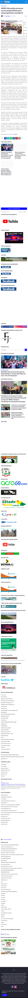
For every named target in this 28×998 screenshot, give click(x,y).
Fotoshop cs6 (4, 708)
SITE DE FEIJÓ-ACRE (5, 741)
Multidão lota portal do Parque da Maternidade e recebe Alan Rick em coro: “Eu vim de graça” (7, 155)
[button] (1, 2)
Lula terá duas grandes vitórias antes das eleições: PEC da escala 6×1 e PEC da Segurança (6, 171)
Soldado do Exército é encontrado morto (9, 874)
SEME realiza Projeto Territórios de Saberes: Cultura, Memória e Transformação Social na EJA (18, 415)
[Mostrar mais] (22, 138)
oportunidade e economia (6, 912)
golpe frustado (4, 907)
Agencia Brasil (4, 696)
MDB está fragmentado (6, 856)
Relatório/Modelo (4, 735)
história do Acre (4, 772)
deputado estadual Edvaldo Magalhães (9, 891)
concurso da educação (5, 889)
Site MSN (3, 747)
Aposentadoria (4, 802)
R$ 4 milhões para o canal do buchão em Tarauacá (11, 868)
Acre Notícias (4, 766)
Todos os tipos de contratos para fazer (9, 810)
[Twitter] (8, 138)
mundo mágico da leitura (6, 909)
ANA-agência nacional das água (7, 700)
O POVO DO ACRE (4, 718)
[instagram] (15, 987)
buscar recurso (4, 883)
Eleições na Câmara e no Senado (7, 852)
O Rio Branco (3, 720)
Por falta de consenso (5, 864)
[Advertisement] (14, 191)
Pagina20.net (4, 724)
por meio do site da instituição (7, 918)
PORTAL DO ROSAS (5, 729)
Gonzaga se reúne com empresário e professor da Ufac (12, 854)
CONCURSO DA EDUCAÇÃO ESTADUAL (9, 848)
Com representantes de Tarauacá (8, 850)
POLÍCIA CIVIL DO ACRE (6, 727)
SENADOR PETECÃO (5, 872)
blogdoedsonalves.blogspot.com (7, 704)
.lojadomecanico (4, 822)
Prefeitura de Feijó (5, 783)
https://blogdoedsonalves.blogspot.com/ (9, 710)
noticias (2, 910)
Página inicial (3, 5)
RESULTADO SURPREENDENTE (7, 870)
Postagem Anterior (5, 211)
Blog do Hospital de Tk (5, 770)
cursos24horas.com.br (5, 818)
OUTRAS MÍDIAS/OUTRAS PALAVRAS (8, 722)
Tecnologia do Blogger (6, 839)
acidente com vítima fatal (6, 878)
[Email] (19, 138)
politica (2, 916)
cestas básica (4, 885)
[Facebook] (5, 138)
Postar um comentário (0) (14, 208)
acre (2, 881)
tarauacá (3, 776)
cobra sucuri (3, 887)
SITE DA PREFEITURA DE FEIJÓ (7, 739)
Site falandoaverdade (5, 745)
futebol (2, 905)
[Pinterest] (16, 138)
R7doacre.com (4, 774)
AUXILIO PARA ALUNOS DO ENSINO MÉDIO (9, 845)
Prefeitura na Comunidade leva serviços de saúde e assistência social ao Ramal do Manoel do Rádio (18, 407)
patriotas (3, 914)
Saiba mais (4, 992)
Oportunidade (4, 860)
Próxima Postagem (22, 211)
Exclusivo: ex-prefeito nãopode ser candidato (10, 804)
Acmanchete (3, 764)
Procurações (3, 798)
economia (3, 897)
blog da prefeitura (4, 768)
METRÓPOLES (4, 712)
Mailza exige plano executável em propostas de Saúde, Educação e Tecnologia (20, 155)
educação (3, 899)
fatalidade (3, 903)
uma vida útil (3, 924)
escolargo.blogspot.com (6, 808)
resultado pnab (4, 920)
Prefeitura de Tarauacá (5, 731)
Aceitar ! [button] (4, 995)
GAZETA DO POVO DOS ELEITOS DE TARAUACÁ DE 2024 (12, 756)
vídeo (2, 926)
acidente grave (4, 879)
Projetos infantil (4, 795)
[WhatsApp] (11, 138)
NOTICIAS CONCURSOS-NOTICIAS (8, 714)
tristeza (2, 922)
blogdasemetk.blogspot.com (7, 702)
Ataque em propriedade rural (7, 846)
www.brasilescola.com (5, 749)
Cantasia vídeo (4, 706)
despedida (3, 893)
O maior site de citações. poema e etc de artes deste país (12, 812)
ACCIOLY (16, 134)
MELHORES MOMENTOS (6, 858)
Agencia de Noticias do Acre (7, 698)
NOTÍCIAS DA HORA (5, 716)
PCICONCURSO (4, 725)
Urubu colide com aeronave (6, 876)
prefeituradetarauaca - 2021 (7, 733)
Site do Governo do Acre (6, 743)
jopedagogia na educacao (6, 797)
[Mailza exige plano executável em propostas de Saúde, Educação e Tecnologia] (21, 147)
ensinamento (3, 901)
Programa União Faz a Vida (6, 866)
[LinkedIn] (14, 138)
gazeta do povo (4, 758)
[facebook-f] (12, 987)
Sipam (2, 737)
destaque (3, 895)
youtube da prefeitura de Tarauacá (8, 800)
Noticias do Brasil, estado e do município (9, 806)
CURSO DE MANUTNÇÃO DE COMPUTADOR (10, 754)
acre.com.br (3, 694)
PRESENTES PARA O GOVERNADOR (8, 862)
